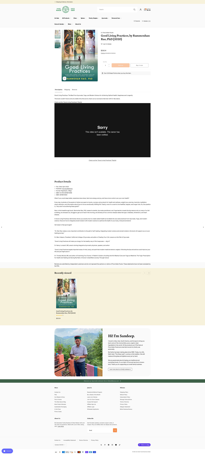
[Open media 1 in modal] (80, 55)
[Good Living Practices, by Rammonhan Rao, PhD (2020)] (66, 305)
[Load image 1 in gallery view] (58, 34)
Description (58, 89)
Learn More (61, 426)
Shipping (103, 53)
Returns (74, 89)
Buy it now (139, 65)
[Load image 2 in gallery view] (58, 44)
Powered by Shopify (147, 451)
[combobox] (117, 9)
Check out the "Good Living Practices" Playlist (68, 102)
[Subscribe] (115, 430)
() (147, 21)
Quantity (105, 61)
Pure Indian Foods (107, 32)
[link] (63, 2)
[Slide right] (149, 273)
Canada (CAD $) (59, 444)
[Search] (134, 9)
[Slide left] (144, 273)
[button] (147, 9)
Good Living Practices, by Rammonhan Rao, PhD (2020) (65, 312)
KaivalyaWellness (67, 188)
